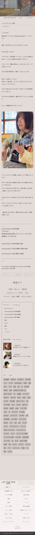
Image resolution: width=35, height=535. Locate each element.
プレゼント (27, 444)
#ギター (21, 293)
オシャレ (15, 444)
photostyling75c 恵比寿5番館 (8, 266)
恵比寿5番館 (6, 419)
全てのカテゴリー (9, 308)
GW (12, 440)
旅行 (20, 422)
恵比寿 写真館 (23, 440)
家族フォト (6, 397)
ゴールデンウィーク (14, 426)
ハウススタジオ (13, 415)
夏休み (17, 408)
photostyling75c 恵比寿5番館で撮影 (12, 244)
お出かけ (19, 404)
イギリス (24, 422)
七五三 (5, 412)
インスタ (11, 383)
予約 (27, 415)
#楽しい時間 (15, 296)
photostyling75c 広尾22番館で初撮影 (13, 254)
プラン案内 (21, 415)
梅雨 (15, 386)
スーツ (9, 448)
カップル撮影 (7, 404)
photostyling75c (18, 383)
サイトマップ (26, 521)
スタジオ (6, 401)
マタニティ (21, 444)
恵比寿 (5, 444)
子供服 (22, 448)
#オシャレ (17, 289)
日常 (5, 448)
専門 (5, 451)
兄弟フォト (13, 397)
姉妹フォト (24, 404)
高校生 (19, 397)
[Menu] (32, 2)
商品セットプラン (20, 401)
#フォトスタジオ (26, 296)
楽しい (5, 386)
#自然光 (5, 390)
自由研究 (12, 408)
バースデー (7, 332)
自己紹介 (6, 422)
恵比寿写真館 (25, 437)
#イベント (7, 296)
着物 (5, 326)
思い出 (16, 440)
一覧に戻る (17, 274)
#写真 (10, 289)
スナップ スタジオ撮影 (22, 433)
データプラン (26, 394)
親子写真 (6, 408)
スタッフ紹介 (7, 440)
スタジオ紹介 (14, 419)
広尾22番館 (6, 379)
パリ (27, 448)
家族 (5, 320)
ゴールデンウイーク (21, 430)
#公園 (10, 390)
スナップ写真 (23, 408)
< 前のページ (6, 274)
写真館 (25, 383)
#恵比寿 (24, 289)
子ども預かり (20, 379)
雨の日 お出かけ (8, 394)
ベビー (6, 329)
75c (14, 394)
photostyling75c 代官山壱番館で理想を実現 (15, 249)
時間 (30, 383)
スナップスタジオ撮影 (9, 437)
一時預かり (13, 379)
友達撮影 (19, 394)
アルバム (10, 451)
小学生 (28, 397)
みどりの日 (6, 433)
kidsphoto (6, 415)
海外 (16, 422)
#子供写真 (26, 386)
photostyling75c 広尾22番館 (8, 268)
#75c (26, 293)
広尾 (19, 386)
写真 (10, 444)
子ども (6, 323)
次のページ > (28, 274)
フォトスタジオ (22, 419)
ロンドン (6, 426)
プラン (13, 404)
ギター (11, 422)
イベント (13, 433)
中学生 (23, 397)
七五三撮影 (12, 401)
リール (5, 383)
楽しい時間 (18, 437)
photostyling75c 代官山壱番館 (23, 266)
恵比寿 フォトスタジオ (9, 430)
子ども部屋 (22, 412)
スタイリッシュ (16, 448)
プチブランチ (15, 412)
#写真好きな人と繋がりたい (20, 390)
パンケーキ (23, 426)
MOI (27, 401)
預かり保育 (27, 379)
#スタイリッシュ (12, 293)
